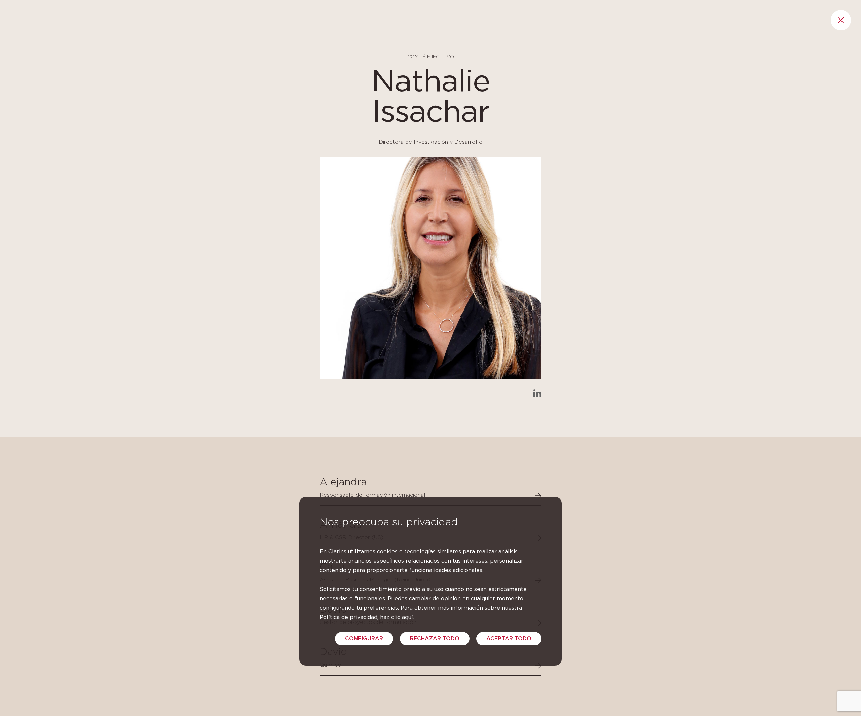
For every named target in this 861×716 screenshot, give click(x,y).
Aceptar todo (508, 638)
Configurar (364, 638)
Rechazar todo (434, 638)
